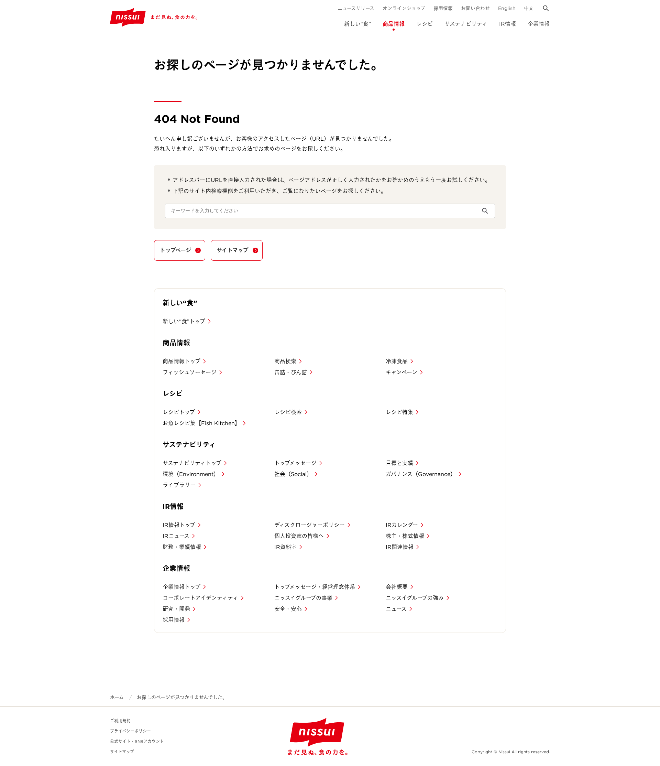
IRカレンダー (402, 525)
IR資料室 (285, 547)
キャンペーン (401, 372)
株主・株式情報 (405, 536)
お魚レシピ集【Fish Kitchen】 (201, 423)
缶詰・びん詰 (290, 372)
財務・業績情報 (182, 547)
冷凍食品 (397, 361)
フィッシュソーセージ (190, 372)
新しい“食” (357, 24)
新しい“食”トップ (184, 321)
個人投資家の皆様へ (299, 536)
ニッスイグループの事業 (303, 598)
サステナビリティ (465, 24)
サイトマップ (233, 250)
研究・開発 (176, 609)
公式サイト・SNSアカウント (137, 741)
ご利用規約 (120, 720)
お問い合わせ (475, 8)
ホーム (117, 697)
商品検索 (285, 361)
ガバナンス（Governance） (421, 474)
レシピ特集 (399, 412)
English (507, 8)
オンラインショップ (404, 8)
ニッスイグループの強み (415, 598)
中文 (529, 8)
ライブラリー (179, 485)
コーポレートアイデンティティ (200, 598)
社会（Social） (293, 474)
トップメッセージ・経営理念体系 (314, 587)
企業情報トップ (181, 587)
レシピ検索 (288, 412)
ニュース (396, 609)
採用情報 (443, 8)
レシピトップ (179, 412)
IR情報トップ (179, 525)
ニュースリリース (356, 8)
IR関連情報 (400, 547)
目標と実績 (399, 463)
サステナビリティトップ (192, 463)
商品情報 (394, 24)
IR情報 (507, 24)
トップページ (175, 250)
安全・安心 (288, 609)
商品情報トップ (181, 361)
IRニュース (176, 536)
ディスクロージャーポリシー (309, 525)
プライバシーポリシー (130, 731)
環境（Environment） (191, 474)
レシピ (424, 24)
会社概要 (397, 587)
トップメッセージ (295, 463)
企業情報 (539, 24)
